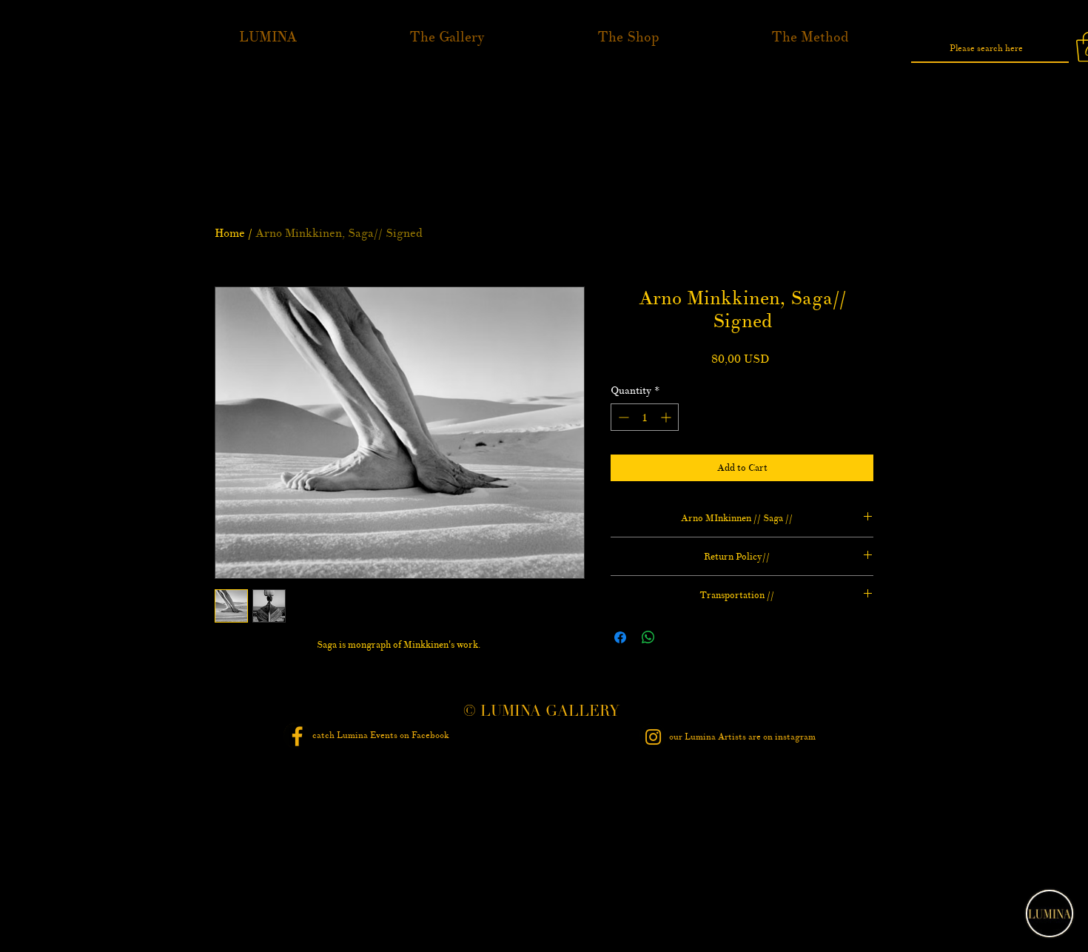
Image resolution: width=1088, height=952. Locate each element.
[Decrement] (622, 417)
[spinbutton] (644, 417)
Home (230, 233)
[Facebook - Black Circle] (297, 736)
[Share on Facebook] (620, 637)
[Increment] (667, 417)
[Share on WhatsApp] (648, 637)
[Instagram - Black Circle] (653, 737)
